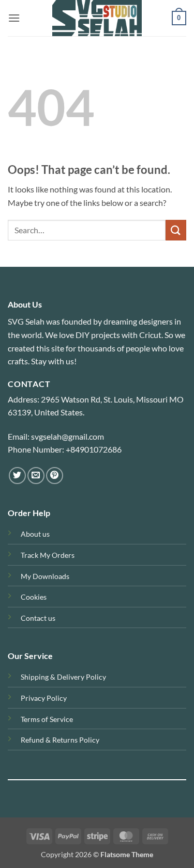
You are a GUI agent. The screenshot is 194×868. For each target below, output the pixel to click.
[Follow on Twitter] (17, 475)
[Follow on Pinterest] (54, 475)
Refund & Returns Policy (60, 739)
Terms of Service (47, 719)
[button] (14, 17)
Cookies (34, 596)
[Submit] (176, 230)
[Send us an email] (35, 475)
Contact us (38, 618)
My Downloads (45, 576)
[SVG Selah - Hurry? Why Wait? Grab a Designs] (97, 18)
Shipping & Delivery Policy (63, 676)
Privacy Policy (44, 698)
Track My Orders (47, 555)
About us (35, 533)
